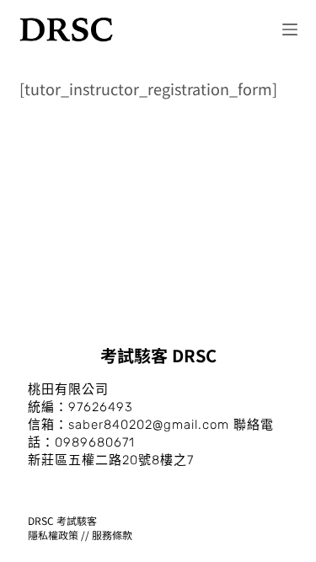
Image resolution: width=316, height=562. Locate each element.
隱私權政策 (53, 534)
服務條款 (112, 534)
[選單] (289, 29)
